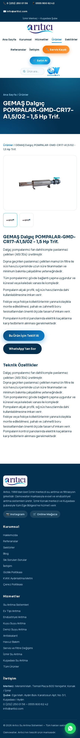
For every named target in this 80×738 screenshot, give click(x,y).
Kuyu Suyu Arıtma (14, 623)
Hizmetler (41, 39)
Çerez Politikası (13, 584)
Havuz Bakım (11, 641)
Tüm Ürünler (11, 666)
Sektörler (71, 39)
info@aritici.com (17, 11)
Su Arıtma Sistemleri (16, 604)
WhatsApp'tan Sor (22, 349)
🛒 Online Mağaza (45, 514)
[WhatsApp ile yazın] (70, 728)
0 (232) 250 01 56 (17, 3)
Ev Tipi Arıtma (11, 611)
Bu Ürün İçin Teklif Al (24, 336)
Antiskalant (10, 635)
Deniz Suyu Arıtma (15, 629)
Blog (6, 553)
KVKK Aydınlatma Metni (18, 578)
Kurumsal (25, 39)
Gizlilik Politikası (12, 572)
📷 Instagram (15, 514)
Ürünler (57, 39)
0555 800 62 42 (45, 3)
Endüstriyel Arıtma (14, 617)
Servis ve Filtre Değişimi (18, 648)
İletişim (34, 49)
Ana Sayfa (9, 39)
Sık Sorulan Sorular (15, 560)
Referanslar (18, 49)
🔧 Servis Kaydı (56, 49)
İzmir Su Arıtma (12, 654)
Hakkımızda (10, 535)
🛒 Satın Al (40, 60)
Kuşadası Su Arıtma (15, 660)
